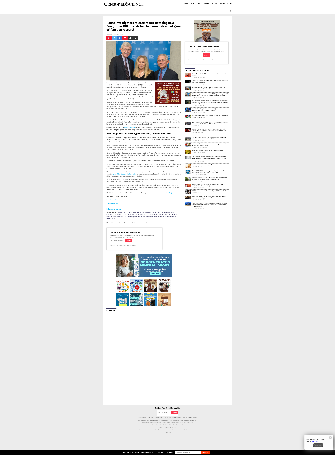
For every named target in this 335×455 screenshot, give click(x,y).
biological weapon (145, 212)
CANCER (222, 3)
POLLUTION (214, 3)
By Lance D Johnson (202, 147)
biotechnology (156, 212)
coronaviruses (118, 214)
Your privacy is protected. (115, 245)
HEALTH (199, 3)
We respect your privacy (158, 420)
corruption (127, 214)
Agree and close (318, 445)
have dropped (122, 83)
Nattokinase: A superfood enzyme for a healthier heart (207, 165)
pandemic (136, 216)
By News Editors (201, 90)
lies (170, 214)
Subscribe (205, 453)
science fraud (110, 219)
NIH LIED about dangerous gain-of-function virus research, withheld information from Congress (208, 185)
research (161, 216)
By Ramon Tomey (202, 152)
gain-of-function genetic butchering (124, 174)
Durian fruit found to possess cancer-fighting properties (207, 151)
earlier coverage (129, 127)
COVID (133, 214)
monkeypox (119, 216)
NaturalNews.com (112, 203)
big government (122, 212)
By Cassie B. (200, 125)
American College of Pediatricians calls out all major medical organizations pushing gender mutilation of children (209, 197)
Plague (142, 216)
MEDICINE (206, 3)
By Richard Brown (202, 174)
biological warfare (133, 212)
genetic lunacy (163, 214)
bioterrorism (166, 212)
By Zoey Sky (201, 181)
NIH (125, 216)
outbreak (130, 216)
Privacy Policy (167, 432)
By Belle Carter (201, 112)
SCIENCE (186, 3)
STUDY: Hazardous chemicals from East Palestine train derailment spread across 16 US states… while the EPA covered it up (210, 123)
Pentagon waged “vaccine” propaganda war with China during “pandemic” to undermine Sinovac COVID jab (209, 138)
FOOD (192, 3)
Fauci (137, 214)
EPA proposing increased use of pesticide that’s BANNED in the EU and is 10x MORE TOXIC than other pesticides (209, 178)
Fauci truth (143, 214)
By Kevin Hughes (201, 84)
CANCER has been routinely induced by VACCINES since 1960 (209, 191)
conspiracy (109, 214)
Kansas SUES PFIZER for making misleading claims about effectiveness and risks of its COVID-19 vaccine (208, 171)
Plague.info (172, 193)
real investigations (151, 216)
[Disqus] (143, 335)
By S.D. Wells (201, 192)
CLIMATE (229, 3)
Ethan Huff (119, 34)
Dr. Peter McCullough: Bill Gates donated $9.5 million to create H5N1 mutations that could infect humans (209, 109)
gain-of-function (153, 214)
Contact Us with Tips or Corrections (167, 427)
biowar (173, 212)
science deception (170, 216)
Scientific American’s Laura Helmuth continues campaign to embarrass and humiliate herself (208, 88)
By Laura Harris (201, 77)
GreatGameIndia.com (113, 200)
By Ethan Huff (201, 97)
